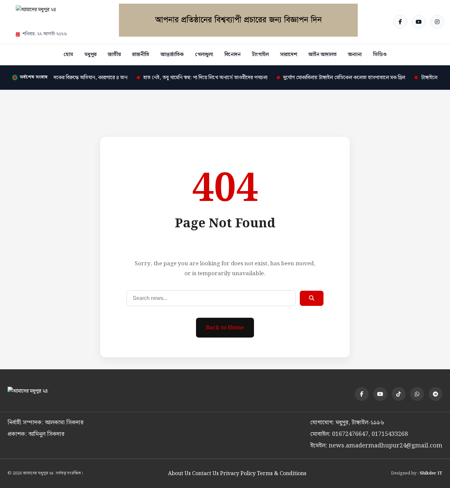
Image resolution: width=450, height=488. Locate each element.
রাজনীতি (140, 54)
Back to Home (225, 327)
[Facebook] (400, 22)
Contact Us (205, 474)
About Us (179, 474)
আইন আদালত (322, 54)
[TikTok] (399, 394)
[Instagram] (437, 22)
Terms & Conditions (281, 474)
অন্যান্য (355, 54)
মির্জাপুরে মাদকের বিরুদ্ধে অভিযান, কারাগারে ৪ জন (74, 78)
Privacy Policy (238, 474)
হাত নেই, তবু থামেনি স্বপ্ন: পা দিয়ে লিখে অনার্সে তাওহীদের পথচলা (199, 78)
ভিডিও (380, 54)
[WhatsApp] (417, 394)
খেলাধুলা (204, 54)
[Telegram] (435, 394)
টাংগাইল (260, 54)
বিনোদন (232, 54)
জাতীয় (114, 54)
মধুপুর (90, 54)
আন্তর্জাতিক (172, 54)
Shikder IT (431, 473)
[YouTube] (419, 22)
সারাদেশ (288, 54)
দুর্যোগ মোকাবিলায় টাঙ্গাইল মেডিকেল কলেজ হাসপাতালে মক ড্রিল (338, 78)
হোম (68, 54)
